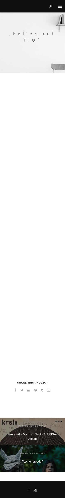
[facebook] (15, 390)
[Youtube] (36, 490)
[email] (49, 390)
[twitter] (22, 390)
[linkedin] (29, 390)
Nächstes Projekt (33, 453)
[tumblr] (42, 390)
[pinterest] (35, 390)
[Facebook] (29, 490)
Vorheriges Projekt (32, 426)
